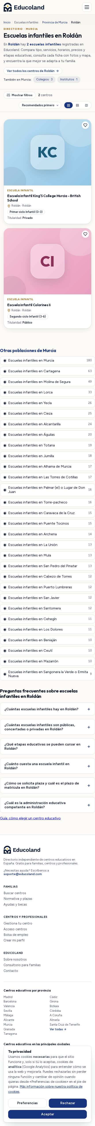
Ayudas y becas (15, 904)
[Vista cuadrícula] (68, 105)
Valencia (9, 1006)
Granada (9, 1029)
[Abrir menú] (86, 7)
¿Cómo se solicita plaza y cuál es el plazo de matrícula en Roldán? (41, 785)
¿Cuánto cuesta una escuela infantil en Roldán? (36, 766)
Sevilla (8, 1010)
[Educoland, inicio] (24, 7)
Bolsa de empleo (16, 935)
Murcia (8, 1024)
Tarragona (10, 1033)
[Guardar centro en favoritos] (85, 125)
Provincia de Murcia (54, 22)
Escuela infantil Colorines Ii (29, 305)
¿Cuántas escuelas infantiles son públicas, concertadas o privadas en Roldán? (39, 727)
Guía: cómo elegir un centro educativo (30, 818)
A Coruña (56, 1015)
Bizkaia (54, 1006)
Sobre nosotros (15, 959)
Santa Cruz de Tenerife (65, 1024)
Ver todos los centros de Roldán (33, 71)
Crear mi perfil (14, 940)
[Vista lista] (77, 105)
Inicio (7, 22)
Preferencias (27, 1103)
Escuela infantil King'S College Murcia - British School (44, 197)
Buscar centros (15, 893)
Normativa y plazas (18, 899)
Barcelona (10, 1001)
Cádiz (53, 997)
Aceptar (47, 1114)
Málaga (8, 1015)
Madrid (8, 997)
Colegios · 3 (44, 79)
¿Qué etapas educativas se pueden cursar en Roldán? (42, 746)
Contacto (11, 971)
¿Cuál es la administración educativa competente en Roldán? (35, 804)
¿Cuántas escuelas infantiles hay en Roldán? (41, 709)
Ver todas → (58, 1029)
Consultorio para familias (22, 965)
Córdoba (55, 1010)
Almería (54, 1020)
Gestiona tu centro (18, 923)
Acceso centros (15, 929)
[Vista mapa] (86, 105)
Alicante (9, 1020)
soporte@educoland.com (23, 874)
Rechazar (67, 1103)
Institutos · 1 (69, 79)
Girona (54, 1001)
